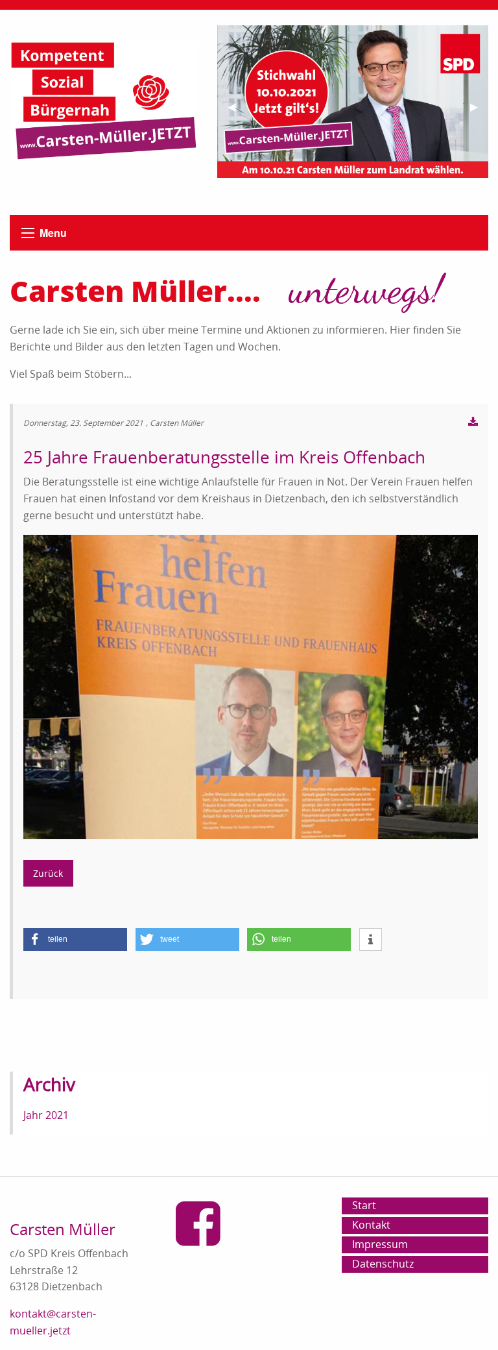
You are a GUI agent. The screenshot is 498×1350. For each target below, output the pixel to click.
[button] (75, 939)
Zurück (48, 873)
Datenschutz (383, 1264)
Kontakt (371, 1225)
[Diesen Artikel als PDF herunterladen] (473, 422)
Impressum (380, 1244)
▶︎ (479, 112)
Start (364, 1205)
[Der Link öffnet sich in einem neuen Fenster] (204, 1238)
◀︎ (237, 112)
